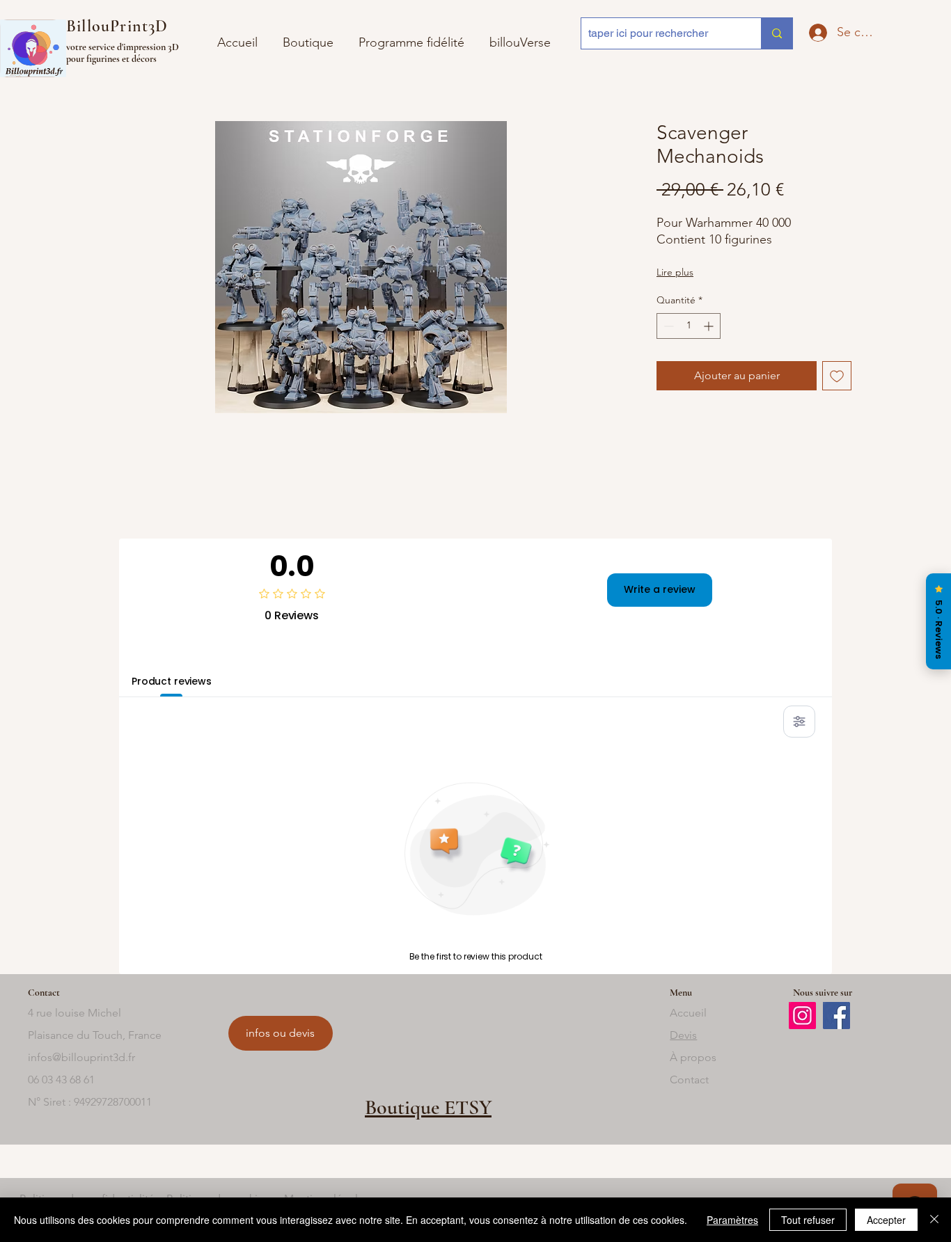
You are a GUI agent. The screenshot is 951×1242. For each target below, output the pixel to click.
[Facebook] (836, 1015)
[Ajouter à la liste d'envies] (836, 375)
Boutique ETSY (428, 1107)
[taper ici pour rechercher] (776, 33)
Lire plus (675, 272)
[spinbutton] (688, 326)
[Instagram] (802, 1015)
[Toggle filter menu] (799, 722)
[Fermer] (934, 1220)
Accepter (886, 1220)
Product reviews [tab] (172, 681)
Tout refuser (808, 1220)
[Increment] (709, 326)
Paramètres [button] (732, 1220)
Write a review (659, 589)
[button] (520, 36)
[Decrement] (667, 326)
